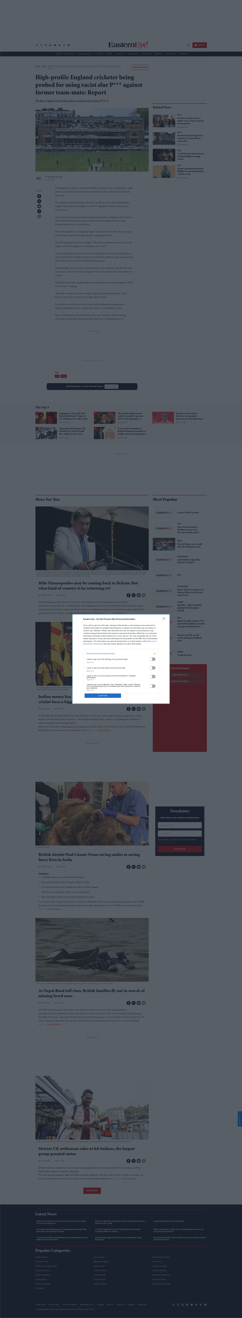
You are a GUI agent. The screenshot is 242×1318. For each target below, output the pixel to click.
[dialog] (121, 659)
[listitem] (121, 653)
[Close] (164, 619)
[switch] (152, 659)
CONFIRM (103, 696)
